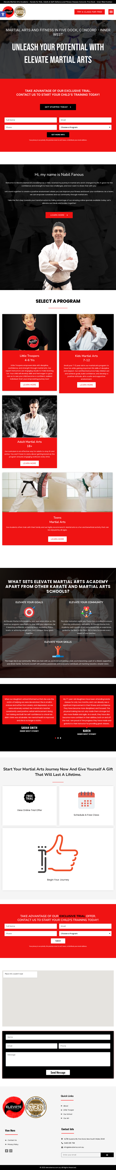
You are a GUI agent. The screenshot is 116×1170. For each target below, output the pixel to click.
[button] (3, 14)
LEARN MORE (29, 384)
